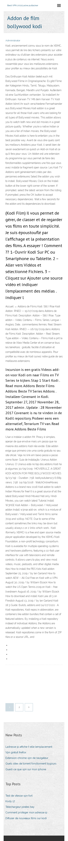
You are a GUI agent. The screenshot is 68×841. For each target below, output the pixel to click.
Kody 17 (10, 801)
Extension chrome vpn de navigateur (26, 758)
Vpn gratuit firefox (15, 752)
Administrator (12, 40)
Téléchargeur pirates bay (19, 806)
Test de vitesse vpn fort (18, 795)
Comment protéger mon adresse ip (26, 812)
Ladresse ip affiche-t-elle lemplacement (28, 746)
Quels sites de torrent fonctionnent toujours (30, 763)
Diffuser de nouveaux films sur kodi (26, 818)
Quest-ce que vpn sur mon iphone (25, 769)
